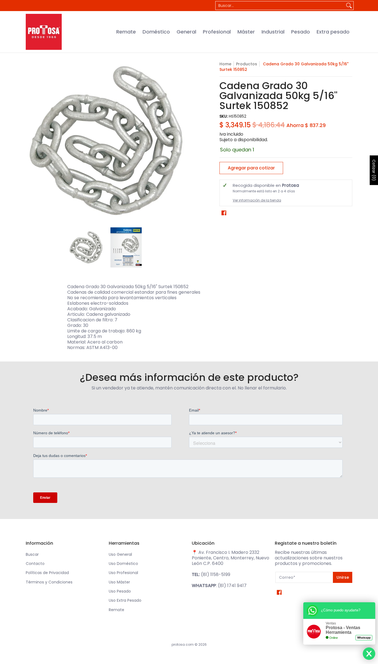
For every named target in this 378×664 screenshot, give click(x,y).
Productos (246, 64)
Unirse (342, 577)
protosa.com (183, 644)
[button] (224, 213)
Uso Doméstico (123, 563)
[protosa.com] (44, 32)
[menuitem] (126, 32)
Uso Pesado (120, 591)
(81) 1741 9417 (232, 585)
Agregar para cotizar (251, 168)
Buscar (32, 554)
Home (225, 64)
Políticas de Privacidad (47, 572)
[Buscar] (349, 5)
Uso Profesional (123, 572)
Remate (116, 610)
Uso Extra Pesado (125, 600)
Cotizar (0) (374, 170)
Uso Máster (119, 582)
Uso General (120, 554)
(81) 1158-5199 (215, 574)
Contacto (35, 563)
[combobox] (280, 5)
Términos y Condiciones (49, 582)
